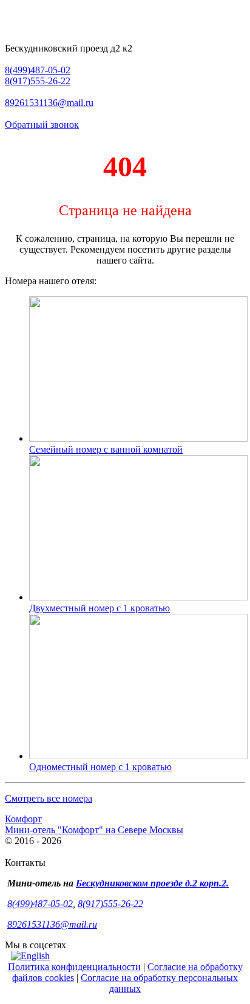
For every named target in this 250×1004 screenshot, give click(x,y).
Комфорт (23, 819)
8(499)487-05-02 (37, 70)
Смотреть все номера (48, 798)
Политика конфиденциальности (74, 967)
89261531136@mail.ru (49, 103)
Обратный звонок (42, 124)
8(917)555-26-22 (37, 81)
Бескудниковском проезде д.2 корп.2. (152, 883)
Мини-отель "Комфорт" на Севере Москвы (94, 830)
